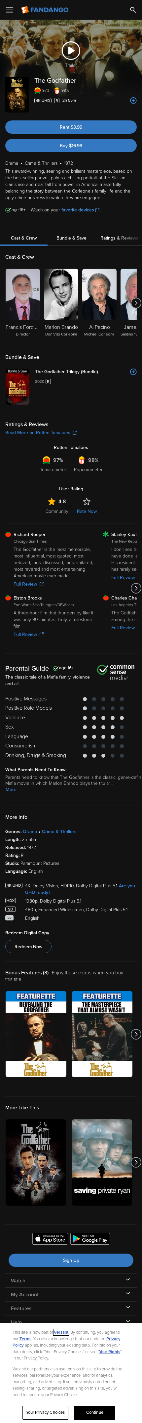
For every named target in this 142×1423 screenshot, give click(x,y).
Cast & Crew (24, 238)
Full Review (25, 584)
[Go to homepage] (45, 10)
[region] (71, 1373)
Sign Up (71, 1260)
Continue (94, 1412)
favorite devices (77, 210)
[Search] (133, 10)
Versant (61, 1332)
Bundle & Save (71, 238)
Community (57, 511)
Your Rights (109, 1352)
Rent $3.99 (71, 127)
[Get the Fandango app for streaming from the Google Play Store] (90, 1239)
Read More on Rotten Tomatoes (37, 432)
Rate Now (87, 511)
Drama (30, 831)
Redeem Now (28, 947)
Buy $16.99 (71, 146)
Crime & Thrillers (59, 831)
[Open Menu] (9, 10)
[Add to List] (133, 100)
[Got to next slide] (136, 303)
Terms (25, 1339)
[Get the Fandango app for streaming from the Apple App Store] (50, 1239)
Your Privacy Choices (45, 1412)
